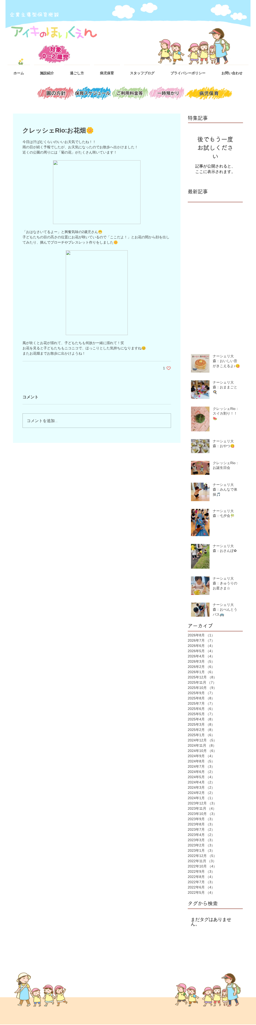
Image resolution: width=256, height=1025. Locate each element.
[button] (47, 71)
